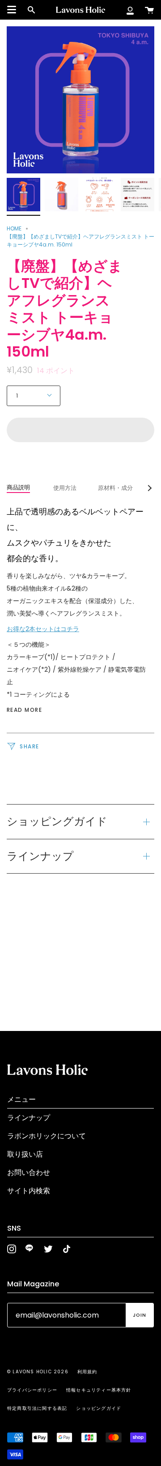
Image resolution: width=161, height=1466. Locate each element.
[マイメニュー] (130, 10)
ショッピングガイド (57, 821)
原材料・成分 (115, 488)
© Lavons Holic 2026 (37, 1371)
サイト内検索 (28, 1191)
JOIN (139, 1315)
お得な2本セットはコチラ (43, 628)
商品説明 (18, 487)
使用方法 (64, 488)
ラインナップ (40, 856)
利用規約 (87, 1371)
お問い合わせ (28, 1172)
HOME (14, 228)
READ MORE (24, 710)
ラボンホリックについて (46, 1136)
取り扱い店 (25, 1154)
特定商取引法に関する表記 (37, 1408)
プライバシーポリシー (32, 1390)
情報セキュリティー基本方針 (98, 1390)
